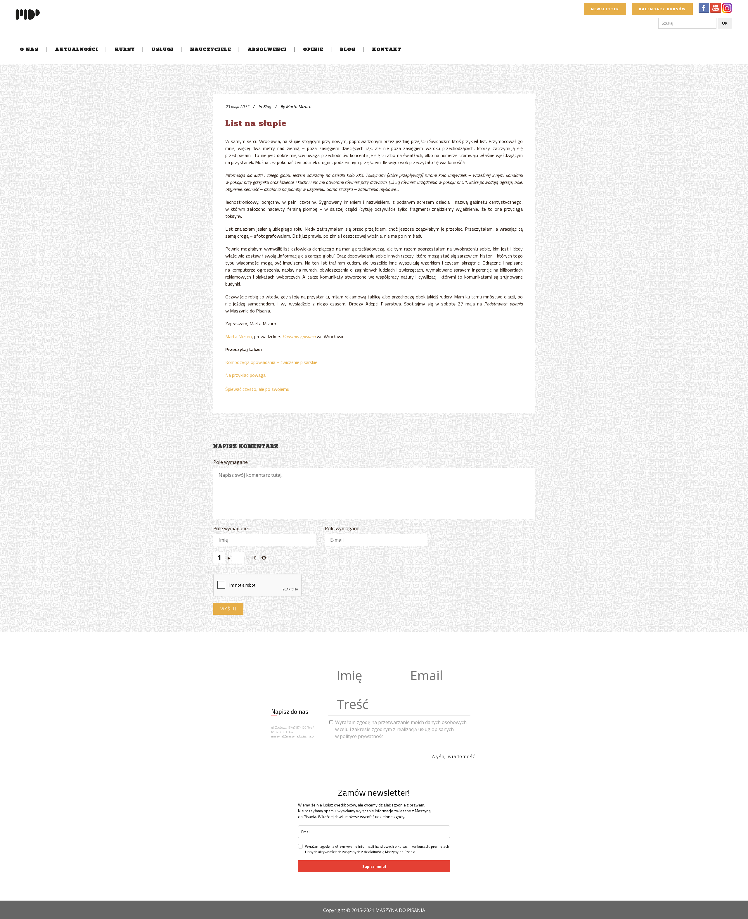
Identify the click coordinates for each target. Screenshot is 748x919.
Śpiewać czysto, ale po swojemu (257, 389)
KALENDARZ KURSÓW (662, 9)
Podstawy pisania (299, 336)
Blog (267, 106)
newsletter (605, 9)
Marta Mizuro (238, 336)
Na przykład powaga (245, 375)
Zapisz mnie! (374, 866)
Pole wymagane (230, 462)
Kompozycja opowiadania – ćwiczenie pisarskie (271, 362)
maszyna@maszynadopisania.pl (292, 736)
